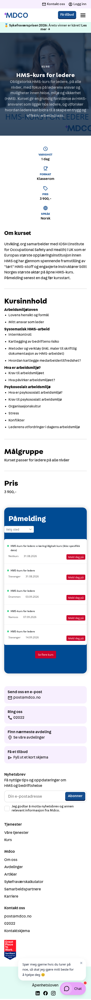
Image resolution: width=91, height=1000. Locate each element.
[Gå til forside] (16, 15)
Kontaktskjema (17, 931)
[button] (83, 15)
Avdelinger (13, 867)
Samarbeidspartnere (22, 889)
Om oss (10, 860)
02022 (9, 923)
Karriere (11, 896)
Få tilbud (67, 14)
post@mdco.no (18, 916)
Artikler (10, 874)
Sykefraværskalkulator (23, 882)
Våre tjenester (16, 833)
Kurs (8, 840)
